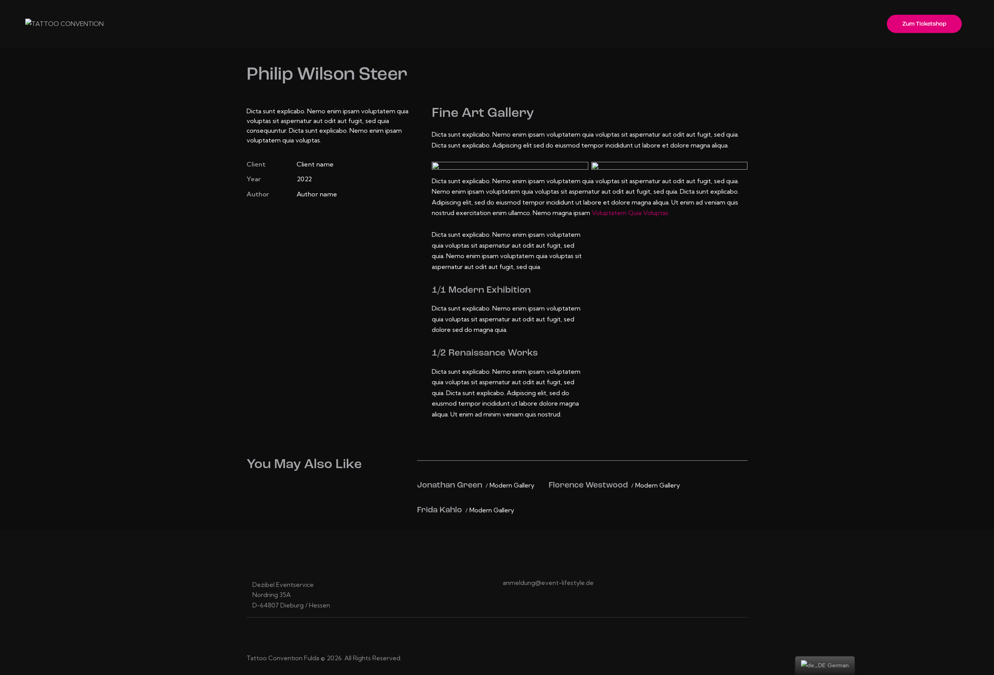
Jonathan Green (449, 485)
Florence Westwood (588, 485)
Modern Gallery (512, 485)
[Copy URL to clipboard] (304, 216)
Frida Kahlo (439, 510)
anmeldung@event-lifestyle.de (548, 583)
